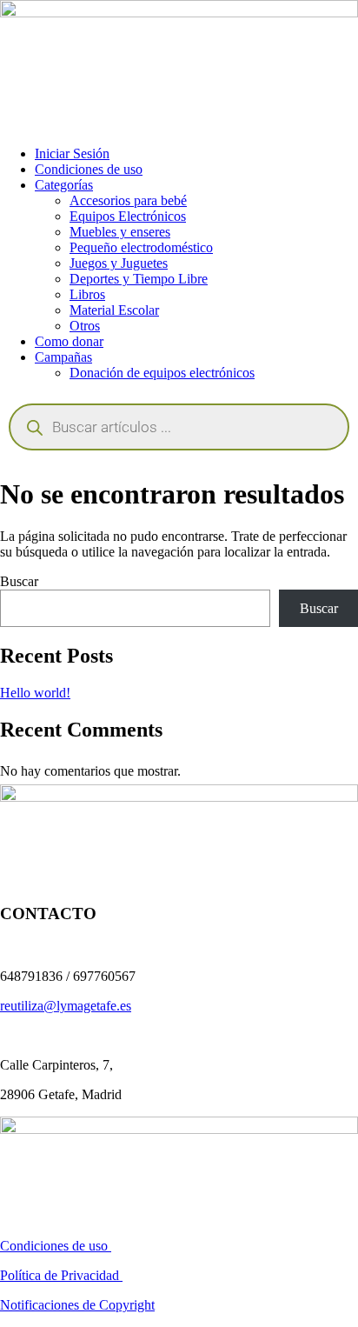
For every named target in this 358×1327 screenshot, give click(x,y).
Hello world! (35, 692)
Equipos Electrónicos (128, 216)
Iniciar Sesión (72, 153)
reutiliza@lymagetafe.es (65, 1005)
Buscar (19, 581)
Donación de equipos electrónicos (162, 372)
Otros (85, 325)
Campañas (63, 357)
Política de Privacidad (61, 1275)
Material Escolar (114, 310)
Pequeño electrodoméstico (141, 247)
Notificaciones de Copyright (77, 1304)
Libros (87, 294)
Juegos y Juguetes (119, 263)
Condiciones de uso (89, 169)
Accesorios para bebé (128, 200)
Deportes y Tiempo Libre (139, 278)
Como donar (69, 341)
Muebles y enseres (120, 231)
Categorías (64, 184)
